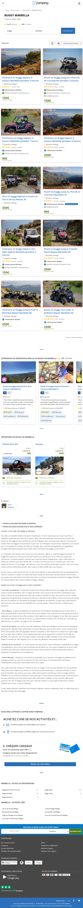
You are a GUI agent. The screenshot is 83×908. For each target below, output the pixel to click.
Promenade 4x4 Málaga (52, 812)
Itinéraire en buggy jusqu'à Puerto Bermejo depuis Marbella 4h (20, 311)
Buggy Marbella (7, 793)
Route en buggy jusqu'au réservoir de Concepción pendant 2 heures (62, 79)
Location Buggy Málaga (52, 809)
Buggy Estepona (7, 797)
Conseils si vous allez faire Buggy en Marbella (19, 523)
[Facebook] (73, 901)
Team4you (39, 444)
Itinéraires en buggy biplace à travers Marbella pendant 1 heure (20, 140)
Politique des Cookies (48, 851)
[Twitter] (79, 901)
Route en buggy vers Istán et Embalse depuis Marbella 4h (59, 311)
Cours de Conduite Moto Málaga (12, 819)
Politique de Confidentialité (11, 851)
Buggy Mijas (48, 790)
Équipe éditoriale (7, 848)
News (43, 843)
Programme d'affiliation (49, 846)
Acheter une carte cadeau (40, 764)
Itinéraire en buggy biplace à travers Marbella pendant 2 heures (20, 79)
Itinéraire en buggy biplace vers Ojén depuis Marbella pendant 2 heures (19, 251)
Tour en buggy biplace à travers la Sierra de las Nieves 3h (20, 198)
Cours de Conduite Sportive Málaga (56, 815)
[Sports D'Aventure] (40, 3)
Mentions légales (47, 848)
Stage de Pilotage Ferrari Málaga (12, 815)
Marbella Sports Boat (10, 444)
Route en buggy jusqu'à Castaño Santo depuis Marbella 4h (61, 250)
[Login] (79, 3)
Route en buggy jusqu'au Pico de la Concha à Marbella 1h (62, 193)
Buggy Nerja (49, 793)
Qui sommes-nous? (8, 843)
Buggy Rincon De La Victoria (11, 790)
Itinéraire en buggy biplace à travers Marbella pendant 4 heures (62, 140)
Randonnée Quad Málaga (10, 812)
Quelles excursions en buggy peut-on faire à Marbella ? (23, 526)
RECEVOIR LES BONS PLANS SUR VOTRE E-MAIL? (41, 827)
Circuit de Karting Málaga (10, 809)
